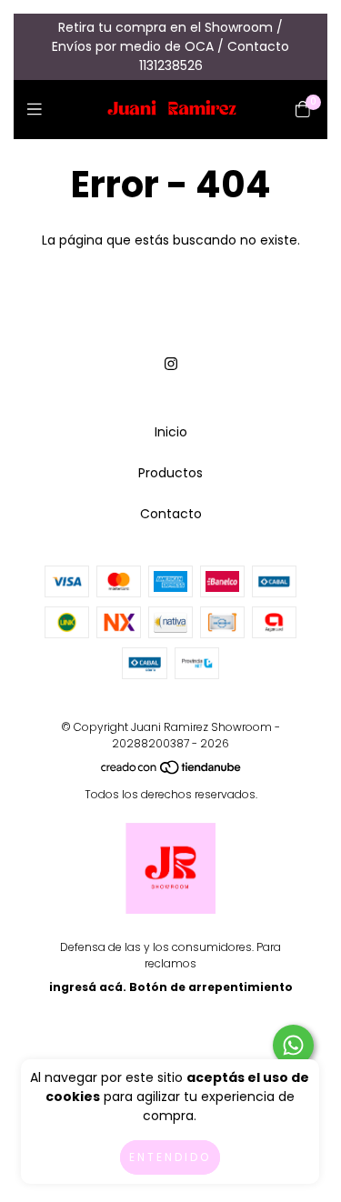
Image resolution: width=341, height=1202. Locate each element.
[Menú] (39, 109)
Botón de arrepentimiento (211, 987)
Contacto (171, 514)
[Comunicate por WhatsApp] (293, 1045)
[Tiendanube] (172, 770)
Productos (170, 473)
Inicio (171, 432)
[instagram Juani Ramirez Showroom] (171, 364)
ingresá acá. (87, 987)
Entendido (170, 1157)
